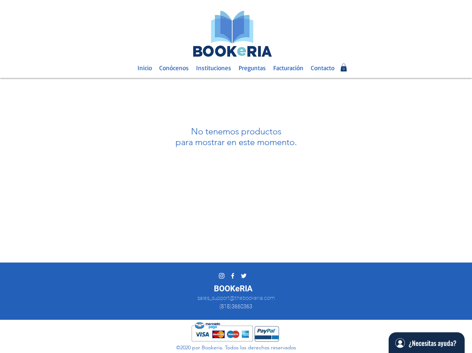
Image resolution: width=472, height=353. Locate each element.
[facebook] (232, 276)
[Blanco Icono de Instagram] (221, 276)
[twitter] (243, 276)
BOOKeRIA (233, 288)
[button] (343, 68)
